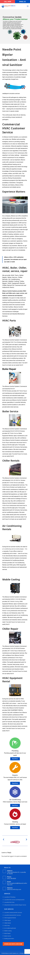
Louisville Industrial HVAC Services (12, 915)
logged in (12, 856)
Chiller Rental (7, 285)
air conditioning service (8, 549)
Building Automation (9, 938)
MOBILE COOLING (15, 599)
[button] (3, 839)
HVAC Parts (15, 275)
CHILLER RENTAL (15, 480)
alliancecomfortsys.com (14, 889)
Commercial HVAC (12, 153)
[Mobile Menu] (27, 6)
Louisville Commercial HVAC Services (13, 912)
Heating (15, 822)
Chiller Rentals (10, 460)
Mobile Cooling (13, 281)
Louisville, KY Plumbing (9, 897)
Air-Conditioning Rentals (10, 928)
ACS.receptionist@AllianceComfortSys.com (17, 884)
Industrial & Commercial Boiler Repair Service (15, 905)
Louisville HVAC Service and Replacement (14, 899)
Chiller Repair (10, 628)
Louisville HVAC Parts (9, 902)
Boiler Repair (23, 391)
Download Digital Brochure (13, 944)
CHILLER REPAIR (15, 648)
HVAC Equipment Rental (10, 917)
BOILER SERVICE (15, 431)
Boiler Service (12, 277)
